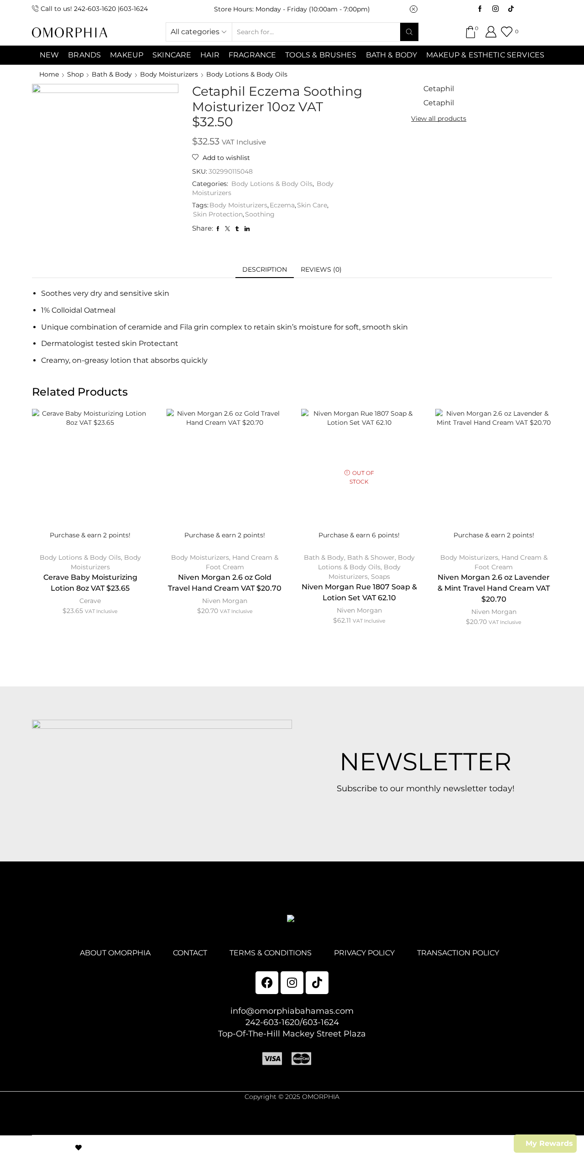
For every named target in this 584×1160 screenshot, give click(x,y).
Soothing (260, 214)
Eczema (282, 205)
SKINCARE (171, 55)
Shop (75, 74)
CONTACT (190, 953)
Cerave (90, 601)
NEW (49, 55)
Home (49, 74)
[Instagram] (495, 9)
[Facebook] (480, 9)
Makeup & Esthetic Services (485, 55)
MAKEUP (126, 55)
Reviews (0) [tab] (321, 269)
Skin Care (312, 205)
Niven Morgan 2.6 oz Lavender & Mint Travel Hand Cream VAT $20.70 (494, 588)
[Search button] (409, 32)
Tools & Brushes (320, 55)
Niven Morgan (224, 601)
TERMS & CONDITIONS (270, 953)
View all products (438, 118)
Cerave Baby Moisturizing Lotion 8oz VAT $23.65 (90, 583)
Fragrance (252, 55)
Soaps (380, 576)
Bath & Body (391, 55)
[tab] (264, 269)
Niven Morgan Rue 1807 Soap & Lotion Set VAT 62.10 (359, 592)
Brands (84, 55)
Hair (209, 55)
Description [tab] (264, 269)
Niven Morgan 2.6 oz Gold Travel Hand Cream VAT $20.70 (225, 583)
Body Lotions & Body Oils (246, 74)
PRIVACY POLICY (364, 953)
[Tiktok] (511, 9)
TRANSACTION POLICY (458, 953)
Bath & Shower (371, 557)
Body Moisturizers (169, 74)
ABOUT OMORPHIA (115, 953)
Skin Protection (218, 214)
